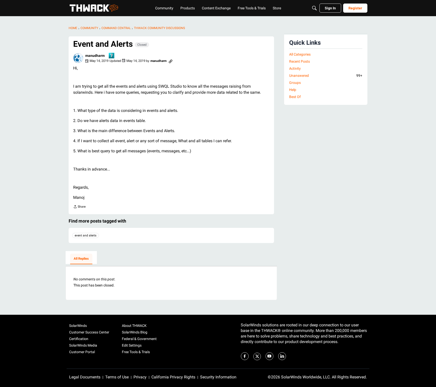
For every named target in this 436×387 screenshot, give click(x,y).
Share (79, 207)
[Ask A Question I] (112, 56)
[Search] (314, 8)
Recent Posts (299, 61)
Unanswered (325, 76)
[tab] (81, 259)
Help (292, 90)
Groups (295, 83)
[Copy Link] (171, 61)
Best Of (295, 97)
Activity (295, 68)
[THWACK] (94, 8)
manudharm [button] (95, 56)
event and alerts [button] (85, 235)
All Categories (300, 54)
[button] (78, 58)
